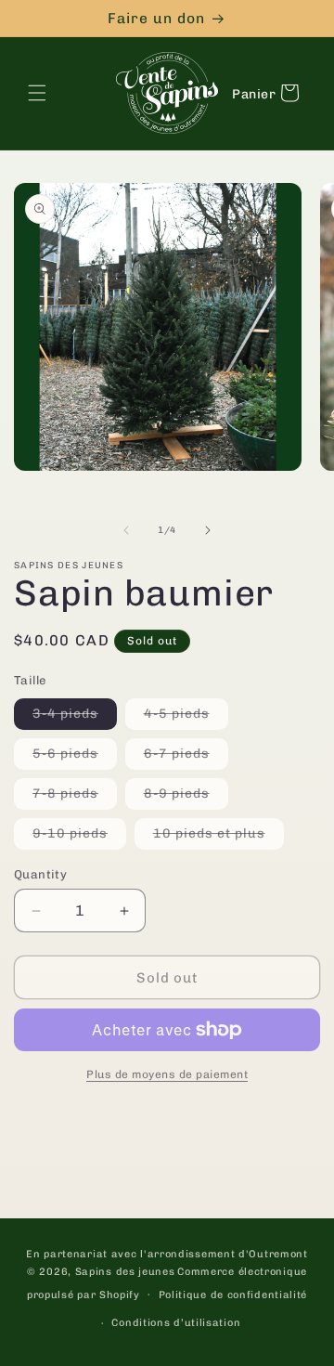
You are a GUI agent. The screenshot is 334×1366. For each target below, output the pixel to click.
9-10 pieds (79, 837)
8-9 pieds (186, 797)
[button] (37, 92)
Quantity (40, 874)
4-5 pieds (186, 717)
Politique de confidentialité (233, 1295)
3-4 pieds (74, 717)
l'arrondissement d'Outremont (224, 1254)
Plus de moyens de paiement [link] (167, 1074)
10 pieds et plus (218, 837)
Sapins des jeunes (125, 1272)
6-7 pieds (186, 757)
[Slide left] (126, 530)
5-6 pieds (74, 757)
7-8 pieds (74, 797)
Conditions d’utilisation (175, 1323)
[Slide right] (207, 530)
